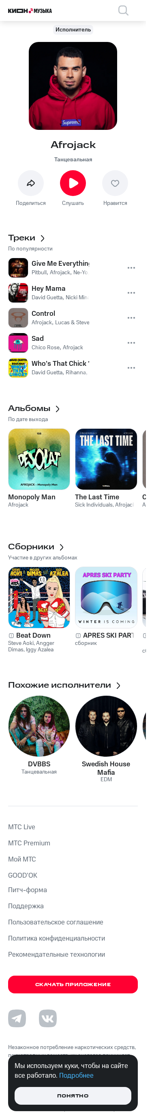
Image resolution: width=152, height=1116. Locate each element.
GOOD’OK (22, 875)
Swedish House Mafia (106, 768)
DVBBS (39, 764)
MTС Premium (29, 843)
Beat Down (33, 636)
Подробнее (76, 1076)
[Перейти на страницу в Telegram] (17, 1018)
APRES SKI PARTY (111, 636)
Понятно (72, 1096)
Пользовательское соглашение (55, 922)
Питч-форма (27, 890)
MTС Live (21, 827)
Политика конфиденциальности (56, 938)
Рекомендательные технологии (56, 955)
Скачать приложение (73, 984)
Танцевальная (73, 160)
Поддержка (26, 906)
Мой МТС (22, 859)
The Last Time (97, 497)
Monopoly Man (32, 497)
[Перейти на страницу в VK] (48, 1018)
